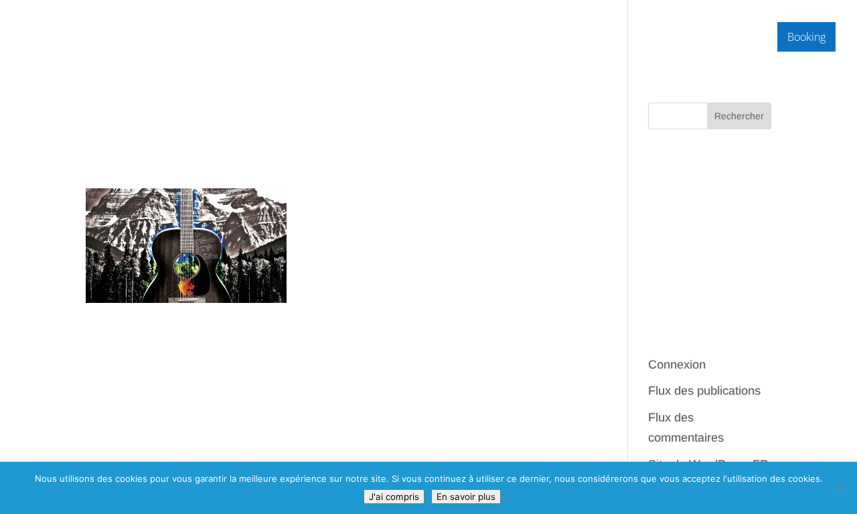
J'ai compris (394, 496)
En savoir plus (466, 496)
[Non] (840, 488)
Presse (743, 38)
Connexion (677, 364)
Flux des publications (704, 390)
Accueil (529, 38)
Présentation (594, 38)
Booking (806, 36)
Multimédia (669, 38)
